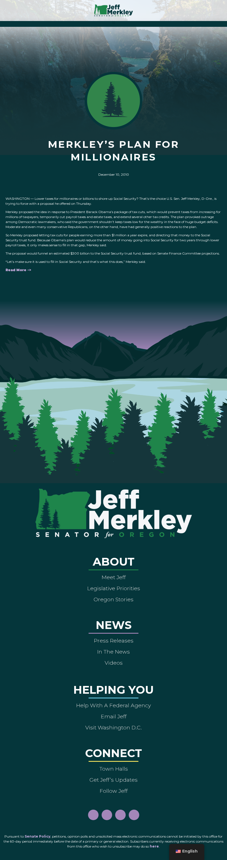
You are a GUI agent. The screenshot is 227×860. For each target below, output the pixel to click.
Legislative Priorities (113, 588)
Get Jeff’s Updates (113, 780)
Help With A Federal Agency (113, 705)
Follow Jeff (114, 791)
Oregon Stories (113, 599)
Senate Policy (37, 836)
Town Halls (113, 768)
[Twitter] (134, 815)
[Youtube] (120, 815)
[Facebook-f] (93, 815)
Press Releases (113, 640)
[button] (113, 22)
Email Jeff (114, 716)
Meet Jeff (114, 577)
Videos (114, 662)
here (154, 846)
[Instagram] (107, 815)
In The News (113, 651)
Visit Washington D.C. (113, 727)
